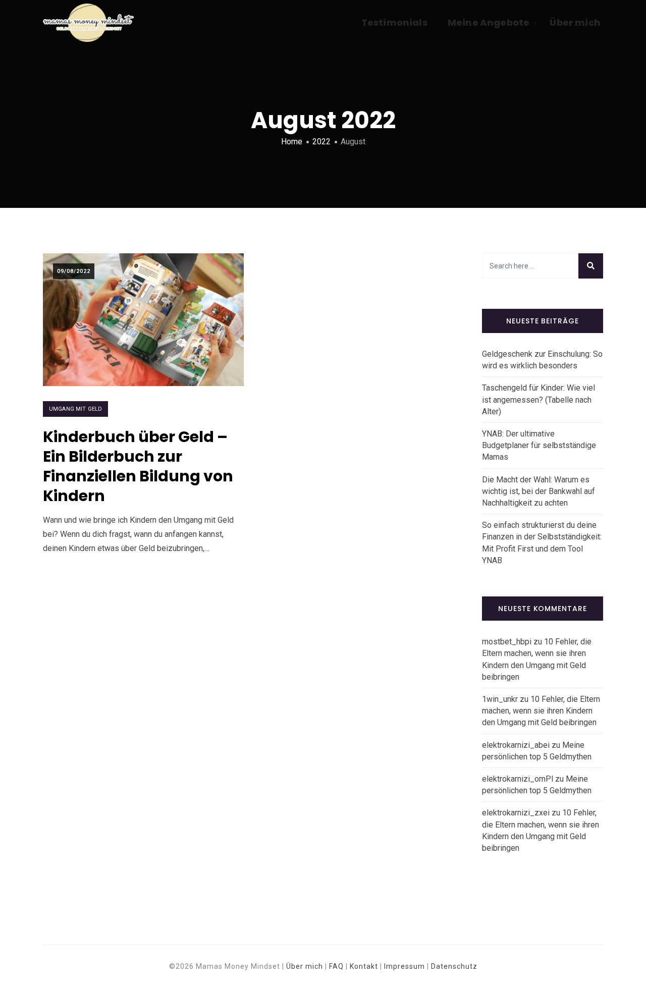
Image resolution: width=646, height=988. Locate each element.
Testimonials (394, 22)
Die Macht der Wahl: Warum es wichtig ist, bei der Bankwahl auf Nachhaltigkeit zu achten (538, 491)
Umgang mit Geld (75, 409)
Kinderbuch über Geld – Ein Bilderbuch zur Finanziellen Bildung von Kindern (138, 466)
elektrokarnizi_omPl (517, 779)
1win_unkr (500, 699)
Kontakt (364, 966)
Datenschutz (454, 966)
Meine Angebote (489, 22)
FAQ (336, 966)
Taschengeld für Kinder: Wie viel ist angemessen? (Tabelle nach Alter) (538, 399)
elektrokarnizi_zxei (516, 812)
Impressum (404, 966)
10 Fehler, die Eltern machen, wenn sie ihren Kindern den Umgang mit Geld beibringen (541, 710)
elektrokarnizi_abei (516, 745)
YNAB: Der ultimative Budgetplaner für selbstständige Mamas (539, 445)
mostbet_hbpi (506, 641)
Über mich (575, 22)
